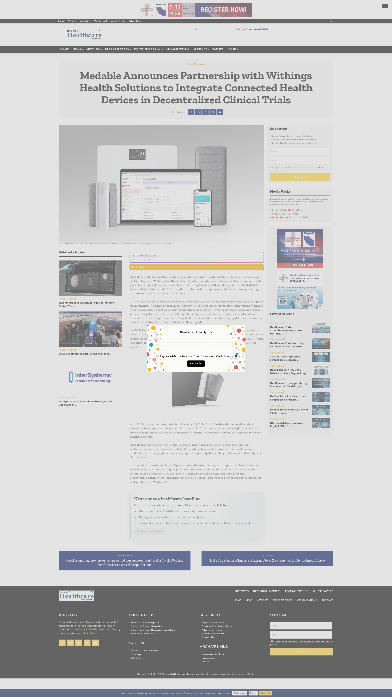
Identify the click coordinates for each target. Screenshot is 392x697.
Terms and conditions (196, 356)
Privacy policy (230, 356)
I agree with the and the (200, 356)
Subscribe (196, 363)
